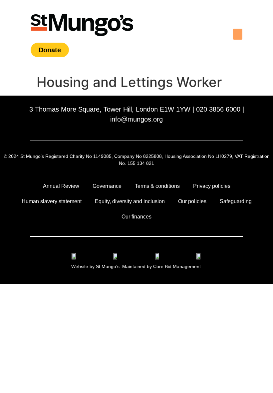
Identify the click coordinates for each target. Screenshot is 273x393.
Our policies (192, 201)
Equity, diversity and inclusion (130, 201)
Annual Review (61, 186)
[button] (237, 34)
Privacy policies (211, 186)
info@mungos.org (136, 119)
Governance (107, 186)
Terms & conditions (157, 186)
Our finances (136, 216)
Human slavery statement (52, 201)
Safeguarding (236, 201)
